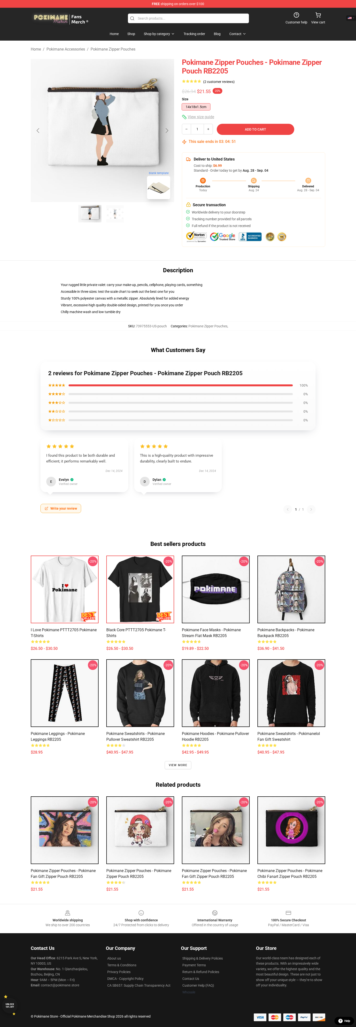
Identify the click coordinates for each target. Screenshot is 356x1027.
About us (114, 958)
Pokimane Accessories (65, 49)
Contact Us (190, 979)
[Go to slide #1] (89, 213)
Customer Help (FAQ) (198, 985)
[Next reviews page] (311, 509)
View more (178, 765)
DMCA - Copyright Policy (125, 979)
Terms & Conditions (121, 965)
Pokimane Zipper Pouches (113, 49)
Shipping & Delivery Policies (202, 958)
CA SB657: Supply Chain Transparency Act (138, 985)
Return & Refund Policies (200, 972)
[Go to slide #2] (115, 213)
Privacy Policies (119, 972)
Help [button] (347, 1021)
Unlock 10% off (10, 1005)
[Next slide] (167, 130)
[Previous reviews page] (287, 509)
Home (36, 49)
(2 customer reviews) (219, 82)
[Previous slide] (38, 130)
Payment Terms (194, 965)
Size (185, 99)
